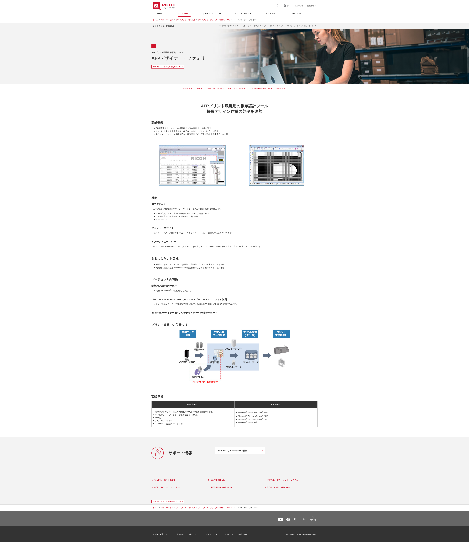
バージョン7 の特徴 (235, 89)
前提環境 (279, 89)
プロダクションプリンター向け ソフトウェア (301, 26)
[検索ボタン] (277, 5)
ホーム (155, 20)
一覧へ (303, 519)
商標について (194, 534)
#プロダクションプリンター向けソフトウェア (168, 67)
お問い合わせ (243, 534)
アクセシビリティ (211, 534)
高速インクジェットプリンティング (254, 26)
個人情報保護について (161, 534)
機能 (198, 89)
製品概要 (186, 89)
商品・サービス (167, 20)
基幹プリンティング (276, 26)
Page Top (312, 520)
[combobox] (263, 5)
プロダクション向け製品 (185, 20)
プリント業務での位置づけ (260, 89)
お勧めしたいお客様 (214, 89)
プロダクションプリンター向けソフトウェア (215, 20)
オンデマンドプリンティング (228, 26)
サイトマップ (228, 534)
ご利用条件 (179, 534)
